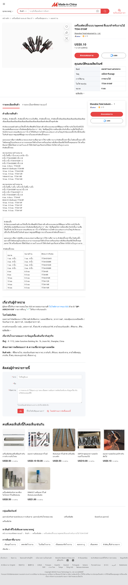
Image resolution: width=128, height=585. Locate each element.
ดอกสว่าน (54, 18)
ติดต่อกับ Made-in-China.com (65, 558)
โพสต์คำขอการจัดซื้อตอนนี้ (59, 411)
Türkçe (60, 567)
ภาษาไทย (52, 567)
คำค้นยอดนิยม (83, 558)
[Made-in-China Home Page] (64, 4)
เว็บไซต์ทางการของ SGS (59, 306)
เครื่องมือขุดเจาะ (41, 18)
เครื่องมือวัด (6, 521)
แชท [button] (115, 55)
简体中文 (22, 565)
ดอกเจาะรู (81, 544)
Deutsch (66, 565)
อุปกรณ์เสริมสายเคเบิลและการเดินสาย (17, 517)
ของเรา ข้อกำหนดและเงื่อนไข (73, 576)
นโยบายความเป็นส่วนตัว (44, 558)
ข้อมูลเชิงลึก (124, 558)
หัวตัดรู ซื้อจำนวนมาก (111, 544)
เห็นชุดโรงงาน (10, 544)
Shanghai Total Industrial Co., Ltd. (87, 33)
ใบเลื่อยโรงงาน (44, 544)
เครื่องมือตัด (68, 517)
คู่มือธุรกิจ (60, 560)
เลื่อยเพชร (94, 544)
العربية (114, 565)
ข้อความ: (12, 390)
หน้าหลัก (5, 18)
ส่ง (21, 411)
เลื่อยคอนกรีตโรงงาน (64, 544)
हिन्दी (43, 567)
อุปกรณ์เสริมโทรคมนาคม (43, 517)
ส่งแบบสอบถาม (87, 55)
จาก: (14, 377)
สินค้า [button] (22, 11)
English (12, 565)
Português (75, 565)
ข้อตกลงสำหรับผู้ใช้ (26, 558)
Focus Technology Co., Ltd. (66, 572)
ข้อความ (13, 558)
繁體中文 (31, 565)
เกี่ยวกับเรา (4, 558)
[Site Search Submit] (105, 11)
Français (48, 565)
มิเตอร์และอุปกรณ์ (102, 517)
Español (57, 565)
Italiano (85, 565)
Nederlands (123, 565)
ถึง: (15, 383)
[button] (3, 3)
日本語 (39, 565)
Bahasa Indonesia (82, 567)
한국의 (106, 565)
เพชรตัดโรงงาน (27, 544)
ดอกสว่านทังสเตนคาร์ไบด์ (38, 454)
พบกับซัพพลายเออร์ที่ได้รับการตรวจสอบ (104, 558)
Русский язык (95, 565)
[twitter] (73, 560)
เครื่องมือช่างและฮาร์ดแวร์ (22, 18)
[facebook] (68, 560)
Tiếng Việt (69, 567)
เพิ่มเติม (5, 549)
